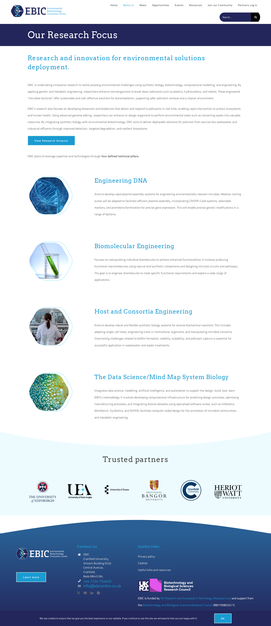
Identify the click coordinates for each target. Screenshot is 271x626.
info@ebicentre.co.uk (102, 586)
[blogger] (98, 592)
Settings (202, 618)
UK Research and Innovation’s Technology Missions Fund (195, 598)
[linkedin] (91, 592)
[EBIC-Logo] (38, 6)
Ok (223, 618)
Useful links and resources (154, 570)
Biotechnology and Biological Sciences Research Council (178, 605)
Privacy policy (146, 556)
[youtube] (85, 592)
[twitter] (78, 592)
